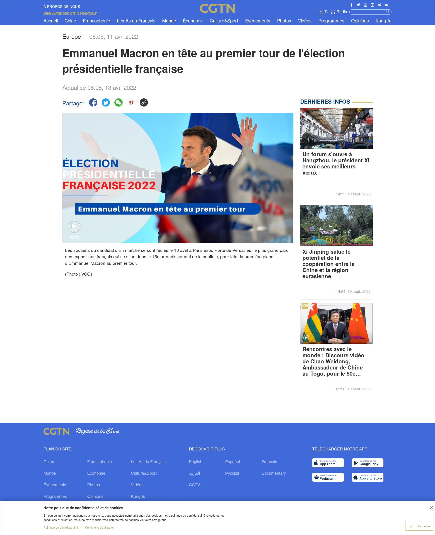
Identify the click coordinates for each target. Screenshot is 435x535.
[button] (306, 338)
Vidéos (305, 20)
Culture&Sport (224, 20)
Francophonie (96, 20)
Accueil (51, 20)
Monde (169, 20)
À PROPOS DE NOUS (62, 6)
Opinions (360, 20)
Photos (284, 20)
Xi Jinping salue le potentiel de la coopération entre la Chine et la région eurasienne (328, 263)
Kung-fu (384, 20)
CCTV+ (196, 484)
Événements (257, 20)
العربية (194, 473)
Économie (193, 20)
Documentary (274, 473)
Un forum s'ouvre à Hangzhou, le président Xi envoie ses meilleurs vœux (336, 163)
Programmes (331, 20)
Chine (70, 20)
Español (232, 461)
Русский (232, 473)
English (195, 461)
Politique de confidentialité (61, 527)
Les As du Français (136, 20)
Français (269, 461)
